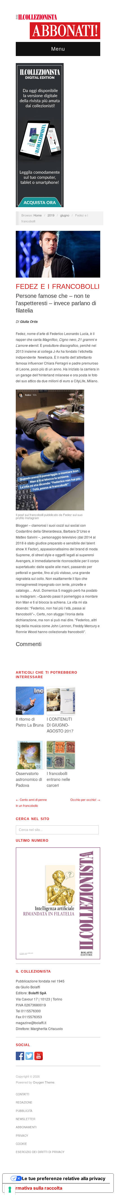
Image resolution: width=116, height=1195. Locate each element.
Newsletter (25, 1119)
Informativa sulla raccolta (34, 1188)
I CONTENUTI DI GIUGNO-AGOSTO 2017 (60, 725)
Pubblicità (24, 1111)
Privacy (22, 1136)
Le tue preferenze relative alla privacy (63, 1178)
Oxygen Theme (43, 1082)
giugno (64, 215)
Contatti (22, 1094)
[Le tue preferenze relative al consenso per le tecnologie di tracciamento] (10, 1189)
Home (38, 215)
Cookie (21, 1144)
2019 (51, 215)
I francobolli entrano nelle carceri (58, 779)
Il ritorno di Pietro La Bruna (30, 722)
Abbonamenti (26, 1127)
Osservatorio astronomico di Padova (29, 779)
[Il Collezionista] (37, 16)
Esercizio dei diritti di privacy (40, 1152)
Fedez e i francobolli (58, 286)
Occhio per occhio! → (85, 799)
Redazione (24, 1102)
